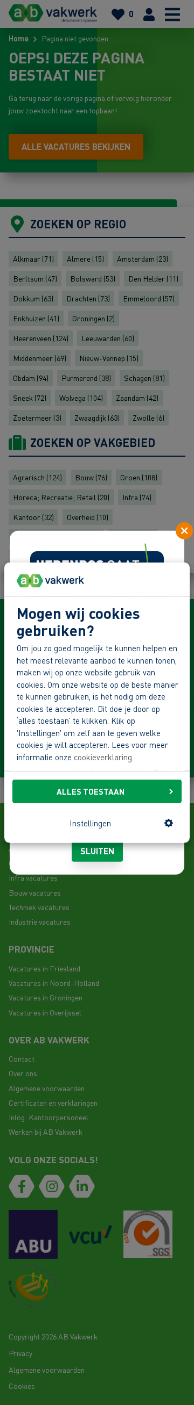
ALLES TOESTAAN (90, 791)
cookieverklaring (103, 757)
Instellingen (90, 823)
